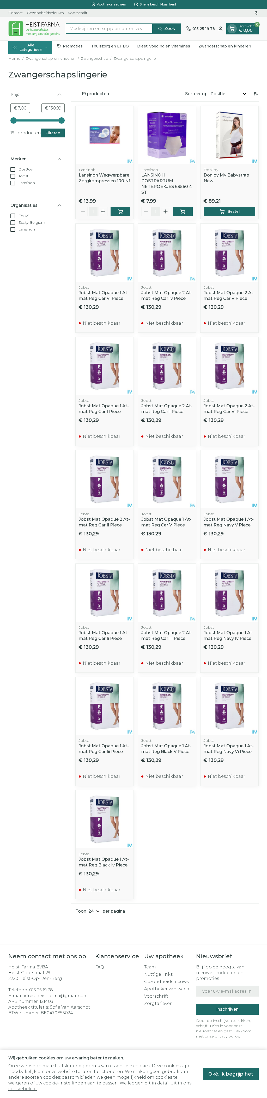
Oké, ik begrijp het (230, 1074)
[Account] (220, 28)
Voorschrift (77, 12)
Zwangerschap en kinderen (224, 46)
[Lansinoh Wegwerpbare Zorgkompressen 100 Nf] (105, 135)
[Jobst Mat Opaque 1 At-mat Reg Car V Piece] (167, 479)
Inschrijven (227, 1009)
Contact (15, 12)
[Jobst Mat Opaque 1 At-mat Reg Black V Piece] (167, 706)
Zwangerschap (94, 58)
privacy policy (227, 1036)
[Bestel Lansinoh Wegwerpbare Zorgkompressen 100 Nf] (120, 211)
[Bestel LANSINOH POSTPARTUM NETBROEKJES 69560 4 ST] (183, 211)
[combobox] (109, 28)
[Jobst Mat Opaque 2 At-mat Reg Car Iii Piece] (167, 593)
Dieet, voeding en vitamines (163, 46)
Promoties (73, 46)
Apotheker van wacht (167, 988)
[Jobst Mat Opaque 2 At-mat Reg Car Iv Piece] (167, 253)
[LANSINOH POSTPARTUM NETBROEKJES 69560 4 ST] (167, 135)
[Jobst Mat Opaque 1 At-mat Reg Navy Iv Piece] (229, 593)
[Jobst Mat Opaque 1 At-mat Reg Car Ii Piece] (105, 593)
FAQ (99, 966)
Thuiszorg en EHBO (110, 46)
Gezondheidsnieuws (45, 12)
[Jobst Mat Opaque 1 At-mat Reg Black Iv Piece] (105, 819)
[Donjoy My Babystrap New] (229, 135)
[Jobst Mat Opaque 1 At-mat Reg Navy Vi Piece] (229, 706)
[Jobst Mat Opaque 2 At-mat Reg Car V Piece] (229, 253)
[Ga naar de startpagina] (34, 28)
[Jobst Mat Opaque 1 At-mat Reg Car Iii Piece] (105, 706)
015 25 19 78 (41, 989)
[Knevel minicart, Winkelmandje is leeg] (232, 28)
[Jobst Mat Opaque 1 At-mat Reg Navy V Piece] (229, 479)
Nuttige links (158, 974)
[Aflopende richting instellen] (255, 94)
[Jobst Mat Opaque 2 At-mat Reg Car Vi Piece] (229, 366)
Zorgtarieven (158, 1003)
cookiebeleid (22, 1088)
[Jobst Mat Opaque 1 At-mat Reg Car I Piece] (105, 366)
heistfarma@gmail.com (62, 995)
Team (150, 966)
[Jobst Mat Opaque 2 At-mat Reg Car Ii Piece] (105, 479)
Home (14, 58)
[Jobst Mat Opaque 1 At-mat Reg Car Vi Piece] (105, 253)
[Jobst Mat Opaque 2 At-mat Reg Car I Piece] (167, 366)
